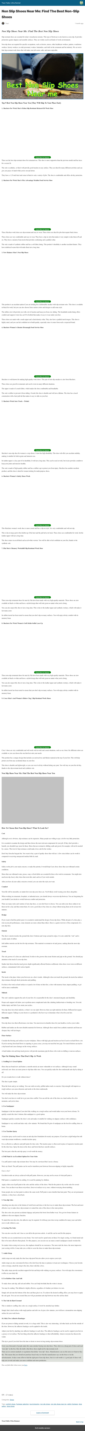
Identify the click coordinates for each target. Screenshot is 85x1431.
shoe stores (11, 1406)
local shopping (34, 1404)
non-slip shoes (45, 1404)
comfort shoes (10, 1404)
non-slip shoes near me (58, 1404)
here (25, 1365)
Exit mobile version (42, 1428)
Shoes (12, 1400)
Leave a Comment (42, 1413)
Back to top (79, 1422)
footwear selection (22, 1404)
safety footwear (72, 1404)
